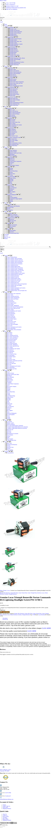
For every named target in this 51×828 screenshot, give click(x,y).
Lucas (8, 590)
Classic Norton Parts (22, 592)
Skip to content (3, 0)
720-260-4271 (8, 796)
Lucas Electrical (41, 614)
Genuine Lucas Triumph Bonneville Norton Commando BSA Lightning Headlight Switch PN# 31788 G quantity (24, 607)
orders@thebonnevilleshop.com (6, 799)
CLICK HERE (46, 628)
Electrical (39, 592)
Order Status (5, 807)
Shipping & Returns (7, 808)
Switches (6, 594)
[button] (9, 25)
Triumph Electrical (13, 594)
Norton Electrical (13, 614)
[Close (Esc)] (4, 826)
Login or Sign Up (6, 806)
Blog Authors (5, 819)
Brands (4, 590)
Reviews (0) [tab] (5, 619)
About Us (5, 814)
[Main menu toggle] (2, 249)
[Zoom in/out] (0, 826)
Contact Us (5, 815)
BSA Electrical (7, 592)
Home (1, 590)
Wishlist (4, 805)
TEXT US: (2, 796)
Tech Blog (5, 817)
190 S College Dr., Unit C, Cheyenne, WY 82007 (5, 770)
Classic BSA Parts (14, 592)
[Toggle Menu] (11, 26)
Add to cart (3, 610)
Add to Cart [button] (8, 684)
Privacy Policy (6, 816)
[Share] (3, 826)
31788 (33, 614)
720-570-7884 (8, 792)
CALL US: (2, 792)
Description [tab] (5, 618)
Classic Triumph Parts (32, 592)
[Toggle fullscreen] (1, 826)
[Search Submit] (49, 18)
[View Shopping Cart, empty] (25, 20)
